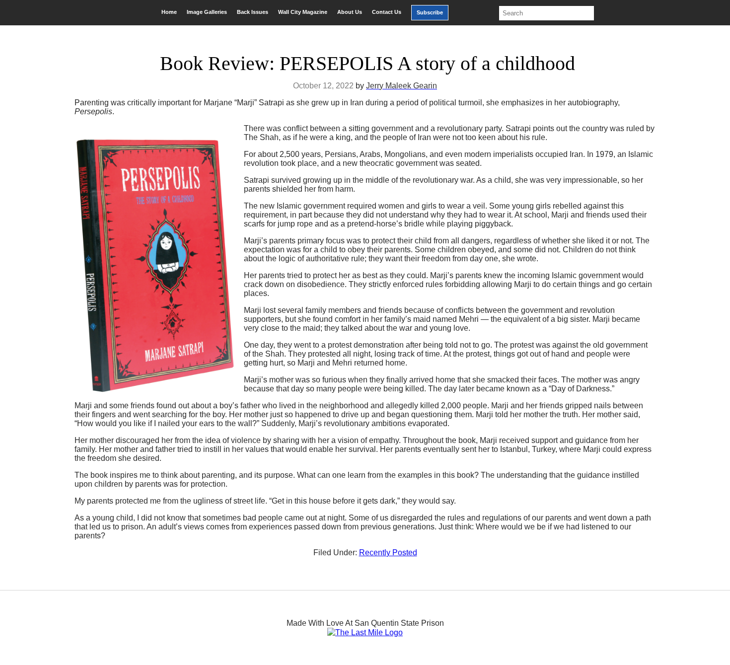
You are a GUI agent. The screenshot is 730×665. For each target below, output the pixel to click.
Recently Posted (388, 552)
